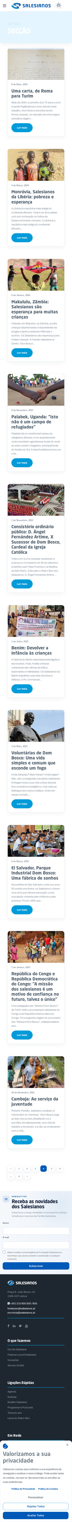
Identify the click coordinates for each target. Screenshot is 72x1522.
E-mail (6, 1237)
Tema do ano (15, 1413)
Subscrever (36, 1266)
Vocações (13, 1360)
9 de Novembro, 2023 (22, 410)
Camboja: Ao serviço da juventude (34, 1101)
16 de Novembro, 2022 (22, 1092)
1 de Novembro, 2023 (22, 520)
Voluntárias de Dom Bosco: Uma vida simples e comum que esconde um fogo (33, 760)
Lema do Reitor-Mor (19, 1418)
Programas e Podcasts (20, 1407)
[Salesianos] (39, 6)
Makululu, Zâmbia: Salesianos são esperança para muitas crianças (34, 309)
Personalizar (35, 1497)
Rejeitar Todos (36, 1506)
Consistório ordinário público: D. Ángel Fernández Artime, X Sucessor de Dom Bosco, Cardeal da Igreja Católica (35, 539)
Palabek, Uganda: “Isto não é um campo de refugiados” (34, 422)
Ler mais (22, 128)
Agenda (12, 1391)
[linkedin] (14, 1326)
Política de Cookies (48, 1488)
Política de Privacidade (23, 1488)
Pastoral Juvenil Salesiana (22, 1355)
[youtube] (26, 1326)
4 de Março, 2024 (20, 185)
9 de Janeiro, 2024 (20, 295)
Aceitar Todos (35, 1515)
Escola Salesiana (17, 1349)
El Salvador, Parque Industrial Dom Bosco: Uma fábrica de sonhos (34, 873)
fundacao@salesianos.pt (21, 1308)
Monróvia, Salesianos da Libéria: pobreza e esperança (33, 197)
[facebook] (8, 1326)
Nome (6, 1223)
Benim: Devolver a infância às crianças (31, 650)
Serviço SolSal (16, 1365)
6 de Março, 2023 (20, 861)
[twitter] (20, 1326)
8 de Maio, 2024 (19, 84)
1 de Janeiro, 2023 (20, 967)
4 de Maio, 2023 (19, 746)
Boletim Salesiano (17, 1402)
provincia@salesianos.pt (21, 1312)
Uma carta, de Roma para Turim (32, 93)
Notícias (12, 1397)
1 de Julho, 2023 (19, 641)
